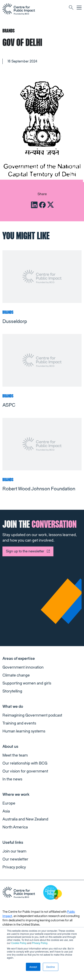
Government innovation (23, 667)
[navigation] (18, 9)
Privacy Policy (39, 943)
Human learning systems (23, 731)
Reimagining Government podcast (32, 715)
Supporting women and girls (26, 683)
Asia (6, 811)
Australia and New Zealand (25, 819)
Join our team (14, 851)
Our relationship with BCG (24, 763)
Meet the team (15, 755)
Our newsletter (15, 859)
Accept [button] (33, 966)
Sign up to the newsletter (25, 551)
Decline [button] (50, 966)
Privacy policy (14, 867)
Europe (8, 803)
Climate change (16, 675)
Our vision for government (25, 771)
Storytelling (12, 691)
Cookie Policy (19, 943)
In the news (12, 779)
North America (15, 827)
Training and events (19, 723)
